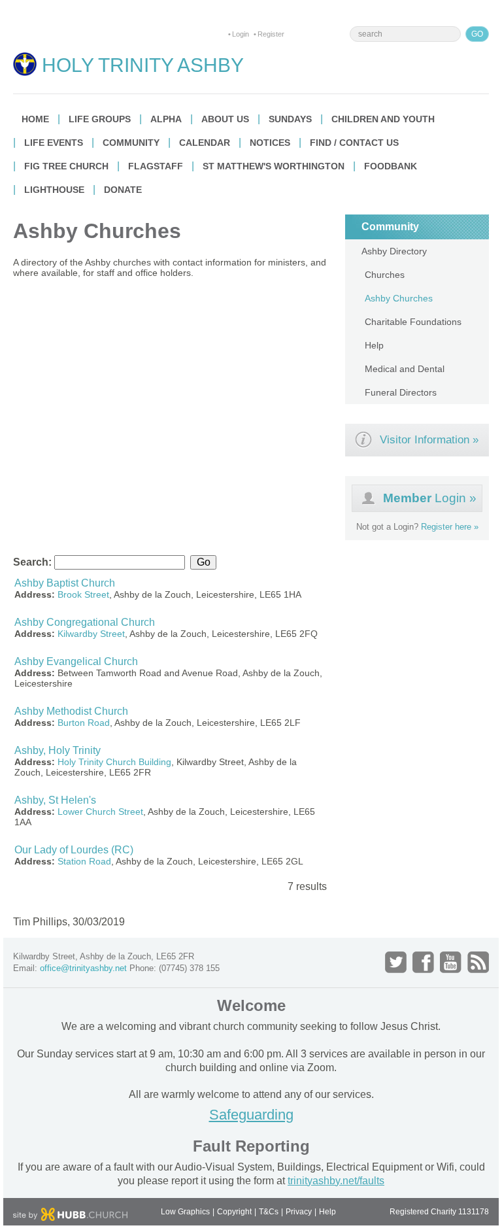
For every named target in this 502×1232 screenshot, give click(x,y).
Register (271, 34)
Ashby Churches (399, 298)
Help (374, 345)
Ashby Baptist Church (64, 583)
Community (131, 142)
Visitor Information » (429, 440)
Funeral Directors (401, 392)
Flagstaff (155, 166)
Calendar (204, 142)
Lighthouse (54, 189)
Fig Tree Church (66, 166)
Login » (430, 498)
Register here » (449, 527)
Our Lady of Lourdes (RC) (73, 849)
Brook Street (83, 594)
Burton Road (84, 722)
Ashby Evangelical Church (76, 661)
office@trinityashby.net (83, 968)
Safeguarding (251, 1114)
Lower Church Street (100, 811)
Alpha (166, 119)
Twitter (396, 962)
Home (35, 119)
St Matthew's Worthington (273, 166)
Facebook (423, 962)
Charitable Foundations (413, 322)
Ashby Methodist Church (71, 711)
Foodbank (390, 166)
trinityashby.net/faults (336, 1180)
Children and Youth (383, 119)
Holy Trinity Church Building (114, 762)
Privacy (299, 1211)
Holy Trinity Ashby (143, 65)
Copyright (234, 1211)
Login (240, 34)
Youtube (450, 962)
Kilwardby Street (91, 633)
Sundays (290, 119)
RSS (478, 962)
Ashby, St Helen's (55, 800)
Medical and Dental (404, 369)
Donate (123, 189)
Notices (270, 142)
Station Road (84, 861)
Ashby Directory (394, 251)
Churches (385, 274)
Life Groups (100, 119)
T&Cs (268, 1211)
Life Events (53, 142)
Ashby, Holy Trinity (57, 750)
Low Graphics (185, 1211)
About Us (225, 119)
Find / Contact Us (354, 142)
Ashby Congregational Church (84, 622)
